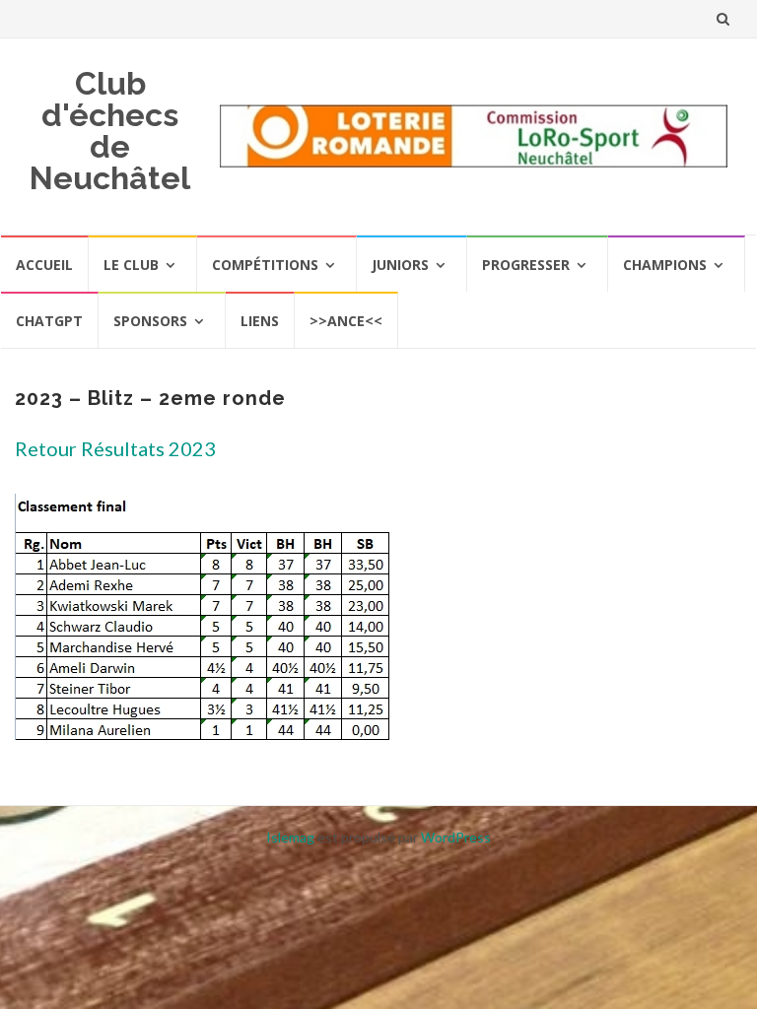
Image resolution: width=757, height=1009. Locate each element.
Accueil (44, 264)
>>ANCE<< (346, 320)
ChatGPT (49, 320)
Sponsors (150, 320)
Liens (260, 320)
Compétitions (265, 264)
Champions (665, 264)
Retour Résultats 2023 (115, 448)
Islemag (290, 837)
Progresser (526, 264)
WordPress (456, 837)
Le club (131, 264)
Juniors (400, 264)
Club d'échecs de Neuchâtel (110, 130)
